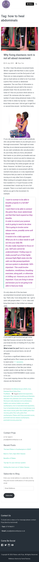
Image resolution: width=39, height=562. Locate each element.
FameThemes (25, 559)
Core (29, 389)
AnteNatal (15, 389)
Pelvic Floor (16, 391)
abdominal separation (25, 394)
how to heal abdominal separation (23, 406)
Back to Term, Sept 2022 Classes (14, 454)
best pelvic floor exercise (11, 396)
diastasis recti (8, 398)
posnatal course (29, 415)
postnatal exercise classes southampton (16, 417)
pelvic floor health (21, 410)
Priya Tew (21, 63)
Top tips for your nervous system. (15, 463)
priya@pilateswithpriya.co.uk (15, 531)
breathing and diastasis (27, 396)
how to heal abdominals (11, 408)
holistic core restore (10, 403)
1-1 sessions (18, 362)
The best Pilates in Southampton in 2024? (17, 449)
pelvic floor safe (15, 413)
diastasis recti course (19, 398)
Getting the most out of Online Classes (16, 467)
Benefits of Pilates (10, 458)
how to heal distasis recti (27, 408)
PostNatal (7, 394)
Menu (31, 4)
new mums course (9, 410)
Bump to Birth (23, 389)
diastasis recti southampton (23, 401)
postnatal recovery (9, 420)
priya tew (19, 420)
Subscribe (9, 495)
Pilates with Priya (18, 415)
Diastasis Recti (8, 391)
